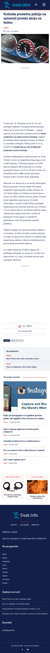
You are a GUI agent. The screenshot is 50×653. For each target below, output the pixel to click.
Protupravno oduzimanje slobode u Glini (12, 496)
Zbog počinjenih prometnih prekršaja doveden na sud (21, 609)
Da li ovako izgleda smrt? (14, 459)
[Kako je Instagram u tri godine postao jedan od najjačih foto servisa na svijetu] (25, 396)
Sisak (8, 364)
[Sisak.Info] (17, 5)
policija (20, 340)
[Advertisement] (25, 94)
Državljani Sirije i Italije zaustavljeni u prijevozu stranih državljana (25, 614)
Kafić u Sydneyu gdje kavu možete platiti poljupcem (20, 430)
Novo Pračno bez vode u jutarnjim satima (22, 358)
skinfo (29, 326)
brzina (13, 340)
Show (5, 435)
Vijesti (8, 355)
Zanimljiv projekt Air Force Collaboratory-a (21, 441)
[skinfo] (20, 326)
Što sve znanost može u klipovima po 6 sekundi (24, 450)
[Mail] (28, 650)
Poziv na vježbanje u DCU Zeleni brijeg (21, 367)
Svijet (6, 28)
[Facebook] (22, 650)
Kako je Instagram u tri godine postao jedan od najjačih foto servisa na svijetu (23, 417)
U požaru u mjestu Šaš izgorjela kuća (37, 497)
